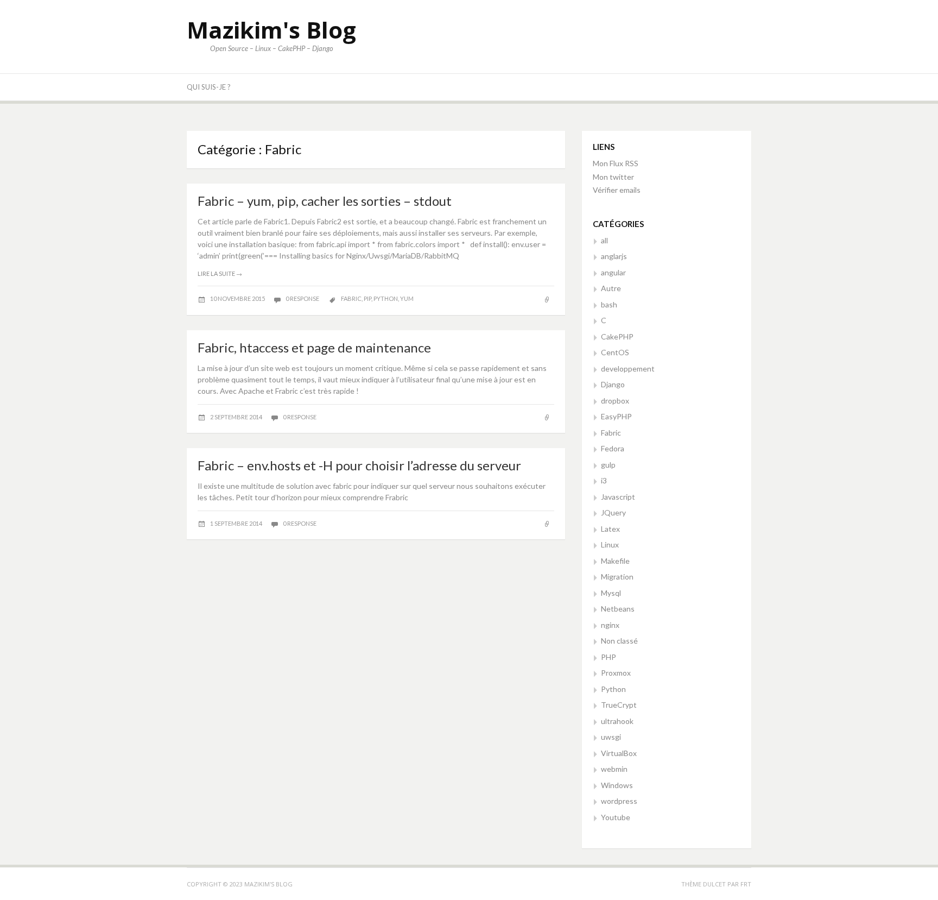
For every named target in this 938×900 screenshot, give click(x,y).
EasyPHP (616, 416)
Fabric (611, 432)
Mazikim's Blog (271, 29)
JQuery (613, 512)
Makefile (615, 560)
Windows (617, 785)
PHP (608, 657)
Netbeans (618, 608)
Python (613, 689)
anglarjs (614, 256)
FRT (745, 884)
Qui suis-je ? (209, 87)
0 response (303, 298)
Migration (617, 576)
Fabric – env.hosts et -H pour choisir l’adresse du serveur (359, 465)
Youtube (615, 817)
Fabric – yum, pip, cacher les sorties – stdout (325, 201)
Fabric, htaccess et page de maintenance (314, 347)
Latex (610, 528)
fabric (351, 298)
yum (407, 298)
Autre (611, 288)
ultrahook (617, 721)
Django (613, 384)
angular (613, 272)
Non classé (619, 640)
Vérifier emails (617, 189)
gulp (608, 464)
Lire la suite (220, 273)
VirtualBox (619, 753)
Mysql (611, 592)
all (604, 240)
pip (367, 298)
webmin (614, 768)
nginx (610, 625)
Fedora (612, 448)
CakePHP (617, 336)
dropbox (615, 400)
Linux (610, 544)
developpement (628, 368)
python (385, 298)
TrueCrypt (619, 704)
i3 (604, 480)
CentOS (615, 352)
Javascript (618, 496)
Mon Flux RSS (615, 163)
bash (609, 304)
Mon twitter (613, 176)
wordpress (619, 800)
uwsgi (611, 736)
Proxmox (616, 672)
